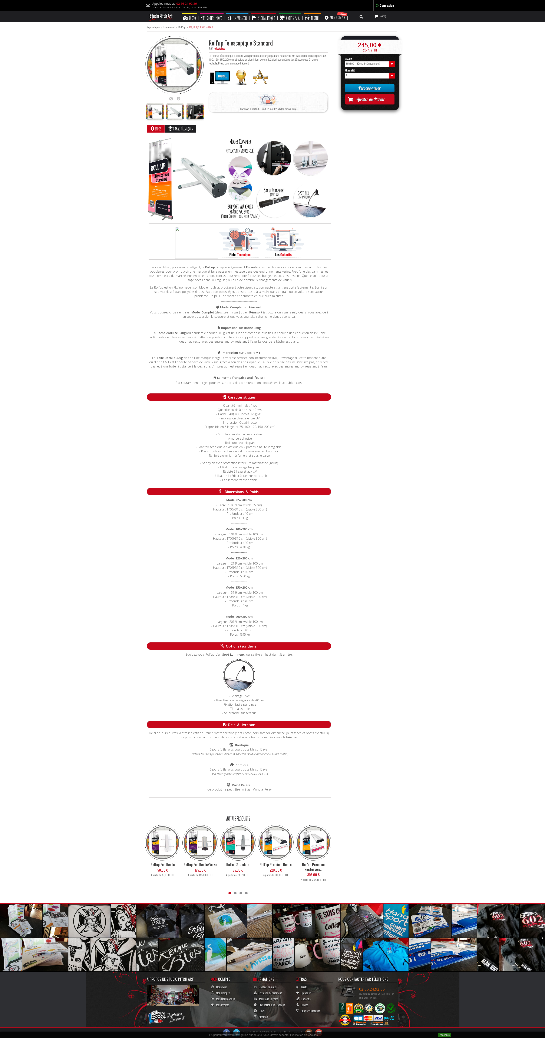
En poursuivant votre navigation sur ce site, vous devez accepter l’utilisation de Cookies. (264, 1035)
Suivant (179, 98)
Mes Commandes (224, 999)
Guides (303, 1004)
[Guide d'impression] (241, 76)
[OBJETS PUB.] (290, 13)
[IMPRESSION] (237, 13)
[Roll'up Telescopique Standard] (155, 111)
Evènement (169, 27)
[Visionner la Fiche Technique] (240, 243)
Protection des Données (271, 1004)
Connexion (386, 5)
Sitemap (262, 1016)
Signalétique (153, 27)
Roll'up (181, 27)
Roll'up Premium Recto (276, 864)
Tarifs (303, 987)
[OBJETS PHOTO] (212, 13)
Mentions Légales (267, 999)
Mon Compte (222, 993)
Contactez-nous (266, 987)
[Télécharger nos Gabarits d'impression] (283, 243)
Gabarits (305, 999)
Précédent (172, 98)
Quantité (350, 70)
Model (349, 59)
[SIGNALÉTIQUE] (263, 13)
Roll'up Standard (238, 864)
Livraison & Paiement (284, 737)
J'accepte (444, 1035)
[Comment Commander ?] (196, 243)
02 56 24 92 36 (186, 3)
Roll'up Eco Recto (163, 864)
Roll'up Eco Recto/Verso (200, 864)
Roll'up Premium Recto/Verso (313, 867)
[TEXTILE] (312, 13)
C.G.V (261, 1010)
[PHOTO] (189, 13)
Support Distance (309, 1010)
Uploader (305, 993)
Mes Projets (221, 1004)
